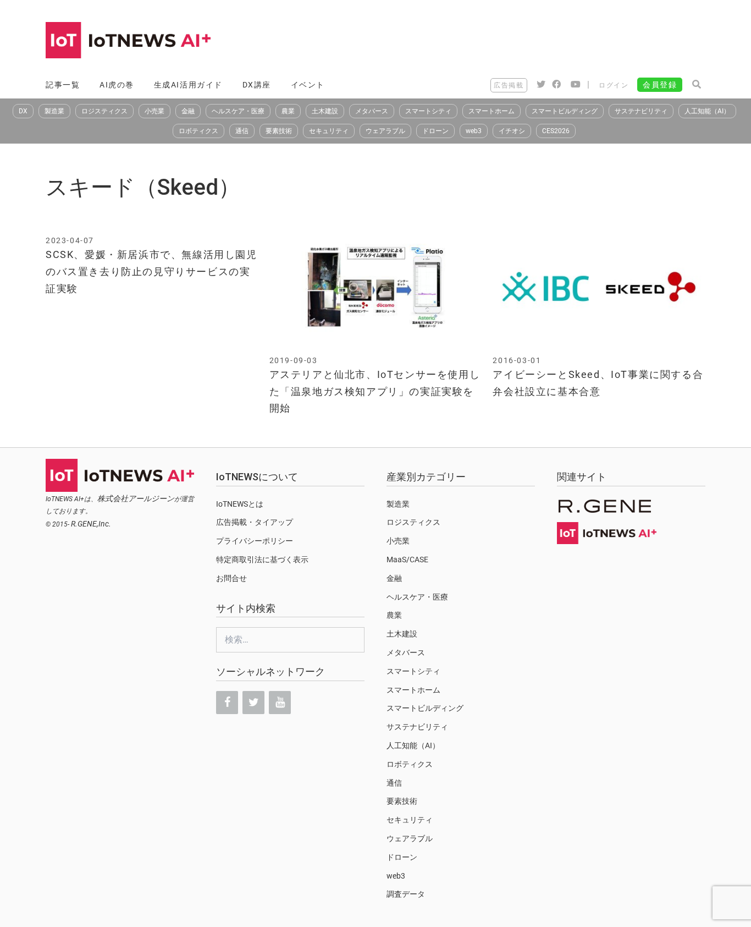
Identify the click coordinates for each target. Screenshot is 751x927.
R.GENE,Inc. (91, 523)
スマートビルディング (565, 111)
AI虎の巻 (117, 84)
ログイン (613, 85)
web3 (474, 131)
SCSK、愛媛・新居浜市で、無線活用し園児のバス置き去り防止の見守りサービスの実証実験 (151, 271)
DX (23, 111)
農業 (288, 111)
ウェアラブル (385, 131)
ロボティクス (198, 131)
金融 (188, 111)
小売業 (154, 111)
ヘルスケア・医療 (238, 111)
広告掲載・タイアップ (254, 522)
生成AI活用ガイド (188, 84)
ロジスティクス (104, 111)
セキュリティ (329, 131)
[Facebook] (227, 702)
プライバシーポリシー (254, 540)
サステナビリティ (641, 111)
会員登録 (660, 84)
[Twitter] (253, 702)
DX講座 (256, 84)
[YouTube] (280, 702)
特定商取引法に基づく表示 (262, 559)
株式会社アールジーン (135, 498)
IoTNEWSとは (239, 504)
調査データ (405, 894)
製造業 (54, 111)
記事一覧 (63, 84)
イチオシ (512, 131)
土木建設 (325, 111)
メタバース (371, 111)
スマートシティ (428, 111)
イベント (308, 84)
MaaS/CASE (407, 559)
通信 (242, 131)
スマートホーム (491, 111)
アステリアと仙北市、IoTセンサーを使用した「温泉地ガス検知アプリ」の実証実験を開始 (375, 391)
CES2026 (556, 131)
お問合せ (231, 578)
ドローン (435, 131)
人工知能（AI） (707, 111)
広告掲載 (508, 85)
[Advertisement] (505, 41)
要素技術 (279, 131)
